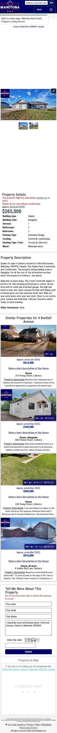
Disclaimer (47, 724)
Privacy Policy (33, 724)
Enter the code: (14, 640)
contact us (41, 197)
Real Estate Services (29, 727)
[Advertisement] (28, 57)
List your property (16, 724)
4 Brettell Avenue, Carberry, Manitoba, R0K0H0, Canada (28, 669)
